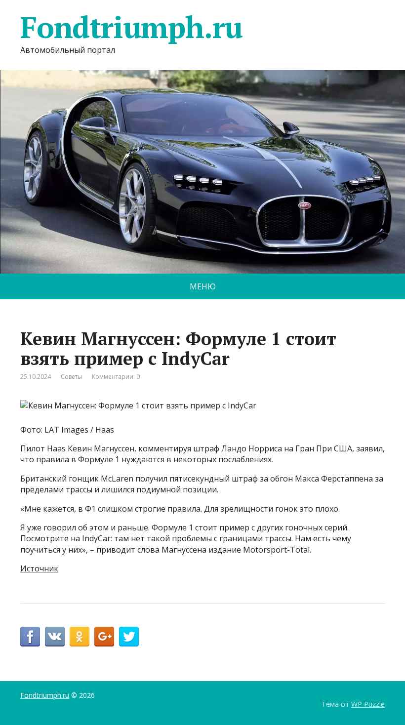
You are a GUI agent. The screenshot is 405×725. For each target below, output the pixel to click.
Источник (39, 568)
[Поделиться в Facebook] (30, 636)
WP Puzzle (368, 704)
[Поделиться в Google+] (104, 636)
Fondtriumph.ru (131, 27)
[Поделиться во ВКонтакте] (55, 636)
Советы (71, 376)
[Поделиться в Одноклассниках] (79, 636)
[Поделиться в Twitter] (129, 636)
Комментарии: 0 (116, 376)
